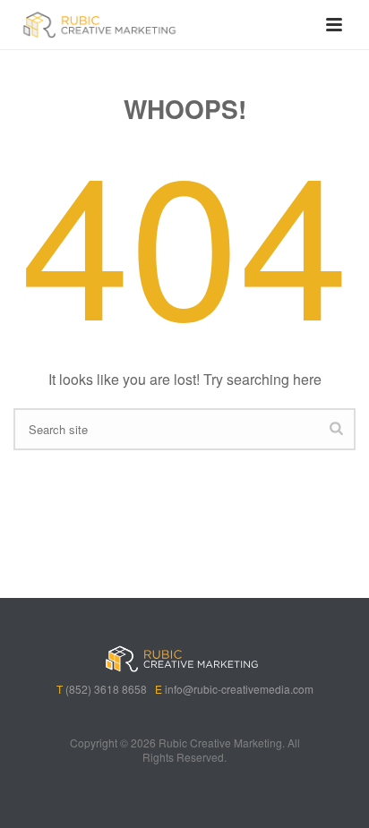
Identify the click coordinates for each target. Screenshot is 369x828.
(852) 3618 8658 (106, 688)
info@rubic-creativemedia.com (239, 688)
